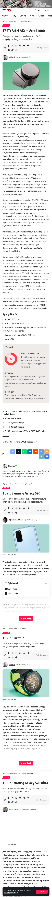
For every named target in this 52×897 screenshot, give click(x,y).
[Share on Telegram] (28, 46)
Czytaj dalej (26, 618)
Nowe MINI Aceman (13, 418)
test (35, 442)
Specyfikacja (13, 593)
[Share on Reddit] (24, 46)
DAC (22, 442)
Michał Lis (12, 57)
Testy (6, 25)
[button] (42, 892)
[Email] (8, 50)
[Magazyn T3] (9, 10)
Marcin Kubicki (13, 809)
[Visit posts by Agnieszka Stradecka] (5, 520)
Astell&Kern (15, 442)
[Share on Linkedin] (20, 46)
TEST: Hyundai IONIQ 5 (14, 422)
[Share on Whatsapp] (16, 46)
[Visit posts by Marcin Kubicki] (5, 809)
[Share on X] (12, 46)
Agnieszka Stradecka (16, 520)
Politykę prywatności (11, 892)
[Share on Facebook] (8, 46)
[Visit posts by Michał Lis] (5, 57)
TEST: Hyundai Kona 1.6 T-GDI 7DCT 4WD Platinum (26, 431)
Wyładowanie (13, 589)
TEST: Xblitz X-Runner (14, 427)
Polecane (29, 442)
